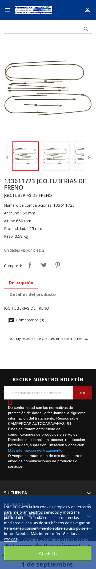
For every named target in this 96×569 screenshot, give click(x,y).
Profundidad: (15, 228)
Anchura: (11, 213)
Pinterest (57, 265)
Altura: (9, 220)
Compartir (30, 265)
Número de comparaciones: (28, 205)
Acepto (48, 553)
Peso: (9, 236)
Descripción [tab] (21, 283)
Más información (46, 533)
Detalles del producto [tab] (33, 294)
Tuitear (43, 265)
